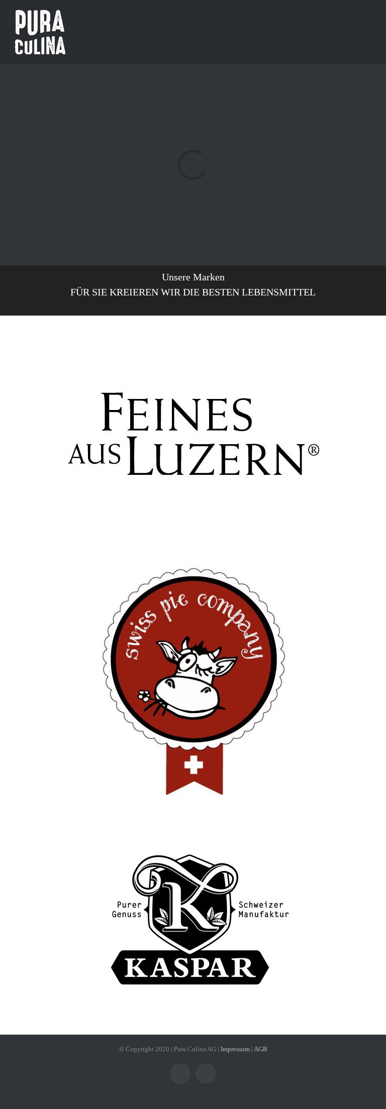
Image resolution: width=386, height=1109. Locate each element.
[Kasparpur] (193, 823)
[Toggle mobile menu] (367, 30)
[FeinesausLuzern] (193, 337)
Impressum (235, 1049)
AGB (260, 1049)
